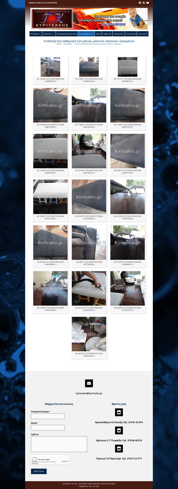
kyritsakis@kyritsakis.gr (89, 393)
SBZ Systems (94, 486)
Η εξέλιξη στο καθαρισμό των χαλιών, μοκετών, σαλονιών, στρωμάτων (98, 44)
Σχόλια (35, 434)
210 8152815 (51, 2)
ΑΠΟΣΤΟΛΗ (39, 471)
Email (34, 423)
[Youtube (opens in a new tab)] (147, 2)
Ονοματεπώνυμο (41, 411)
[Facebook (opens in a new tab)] (140, 2)
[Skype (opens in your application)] (144, 2)
